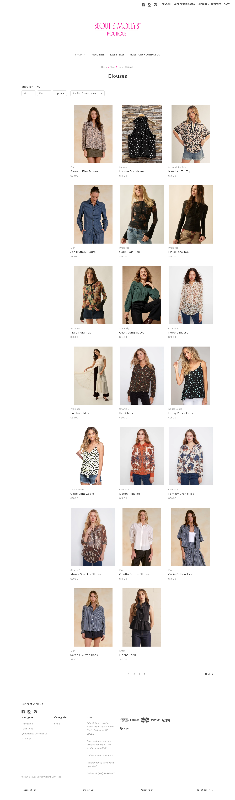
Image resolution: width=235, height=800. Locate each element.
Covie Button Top (180, 574)
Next (208, 674)
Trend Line (97, 54)
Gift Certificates (184, 4)
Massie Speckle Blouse (85, 574)
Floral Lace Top (178, 252)
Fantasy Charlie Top (181, 493)
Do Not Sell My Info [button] (206, 790)
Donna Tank (127, 655)
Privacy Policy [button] (147, 790)
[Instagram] (149, 5)
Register (216, 4)
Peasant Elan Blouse (84, 171)
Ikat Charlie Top (129, 413)
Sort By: (76, 93)
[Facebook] (143, 5)
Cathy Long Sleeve (131, 332)
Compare (92, 134)
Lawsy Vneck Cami (180, 413)
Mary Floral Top (80, 332)
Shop (78, 54)
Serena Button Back (84, 655)
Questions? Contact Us (145, 54)
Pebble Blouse (178, 332)
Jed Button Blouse (83, 252)
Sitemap (26, 738)
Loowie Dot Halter (131, 171)
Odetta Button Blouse (134, 574)
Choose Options (93, 140)
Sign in (203, 4)
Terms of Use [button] (88, 790)
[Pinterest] (155, 5)
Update (60, 93)
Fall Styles (117, 54)
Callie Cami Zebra (82, 493)
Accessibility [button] (29, 790)
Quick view (90, 127)
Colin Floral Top (129, 252)
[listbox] (93, 93)
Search (166, 4)
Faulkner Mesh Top (83, 413)
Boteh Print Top (130, 493)
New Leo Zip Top (179, 171)
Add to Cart (142, 140)
